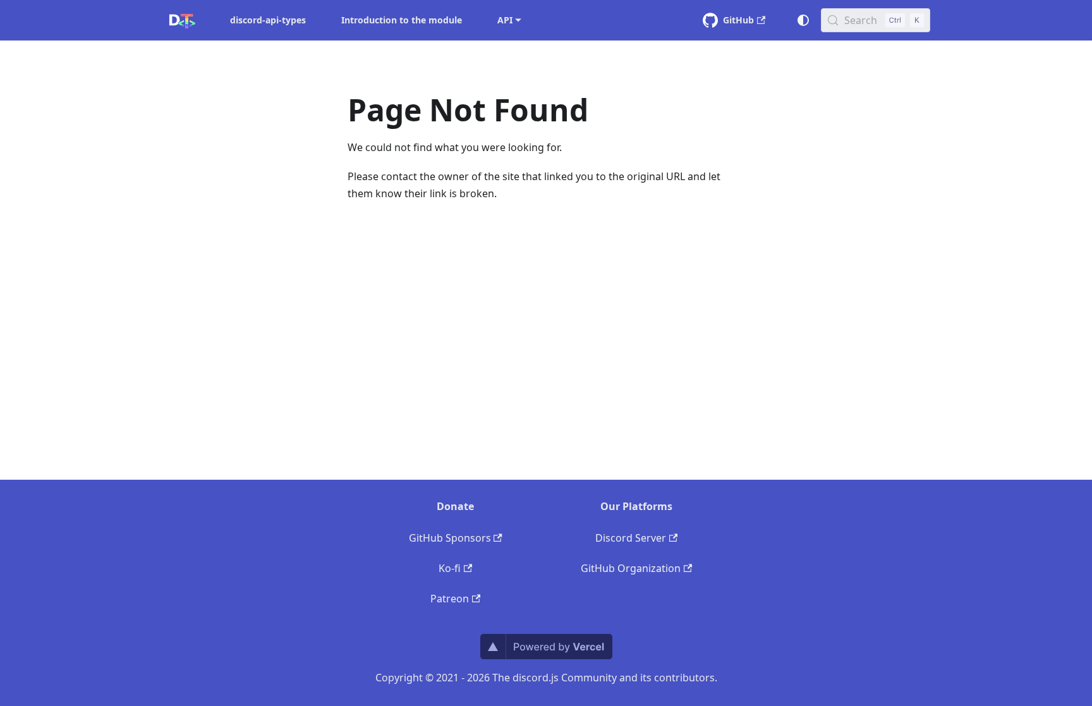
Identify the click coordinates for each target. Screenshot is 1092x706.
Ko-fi (450, 568)
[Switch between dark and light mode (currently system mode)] (803, 20)
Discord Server (630, 538)
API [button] (505, 20)
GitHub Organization (631, 568)
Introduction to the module (401, 20)
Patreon (449, 599)
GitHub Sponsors (450, 538)
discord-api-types (268, 20)
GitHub (738, 20)
